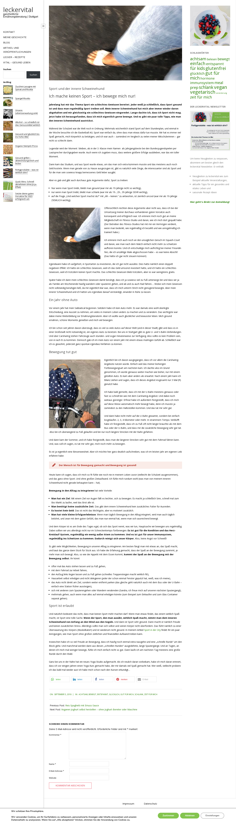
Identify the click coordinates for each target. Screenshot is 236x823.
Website (52, 778)
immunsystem (202, 82)
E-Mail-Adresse (56, 771)
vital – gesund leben (16, 62)
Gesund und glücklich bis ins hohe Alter (27, 135)
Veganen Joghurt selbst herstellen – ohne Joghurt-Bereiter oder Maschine (99, 709)
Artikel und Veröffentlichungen (17, 49)
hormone (207, 78)
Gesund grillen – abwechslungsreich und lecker (27, 160)
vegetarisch (202, 92)
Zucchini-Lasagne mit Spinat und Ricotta (25, 88)
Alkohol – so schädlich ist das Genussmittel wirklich (27, 123)
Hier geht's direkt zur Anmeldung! (210, 201)
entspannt (102, 694)
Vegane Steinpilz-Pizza (26, 145)
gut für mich (127, 694)
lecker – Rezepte (14, 57)
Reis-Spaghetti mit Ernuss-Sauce (82, 705)
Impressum (128, 803)
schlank (139, 694)
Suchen (7, 69)
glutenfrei (215, 68)
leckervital (18, 9)
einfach (197, 63)
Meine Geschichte (14, 37)
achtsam (83, 694)
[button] (60, 679)
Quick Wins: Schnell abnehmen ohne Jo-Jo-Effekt (26, 184)
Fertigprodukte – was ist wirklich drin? (26, 171)
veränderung (221, 93)
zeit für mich (150, 694)
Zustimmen (168, 815)
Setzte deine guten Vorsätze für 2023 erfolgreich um (24, 196)
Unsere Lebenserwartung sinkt (26, 111)
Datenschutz (150, 803)
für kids (197, 68)
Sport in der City (152, 629)
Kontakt (9, 31)
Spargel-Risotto (22, 98)
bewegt (92, 694)
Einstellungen (212, 815)
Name (52, 764)
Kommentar (55, 734)
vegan (220, 87)
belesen (212, 59)
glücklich (114, 694)
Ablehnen (190, 815)
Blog (6, 42)
